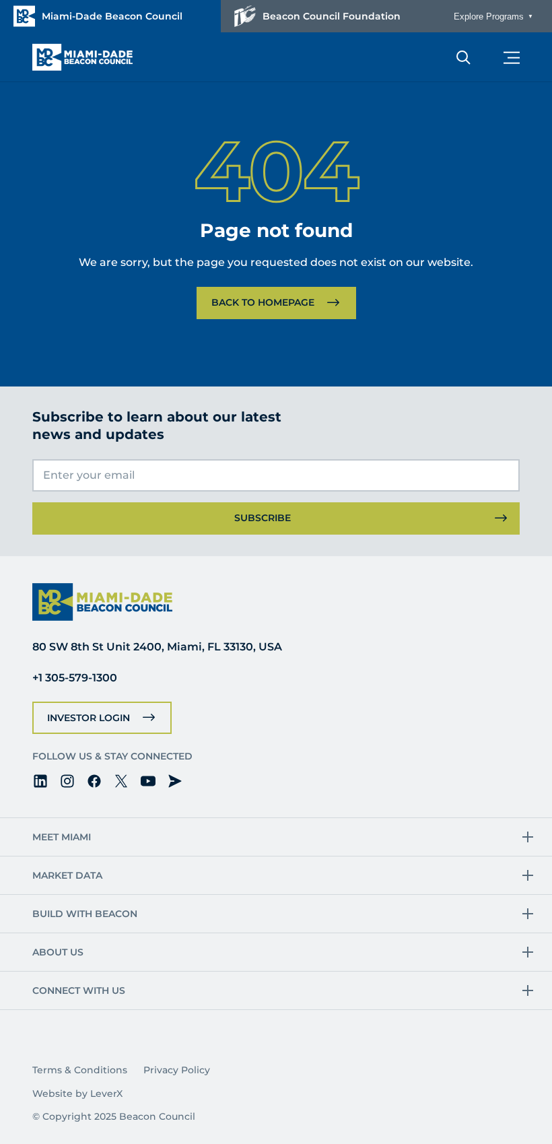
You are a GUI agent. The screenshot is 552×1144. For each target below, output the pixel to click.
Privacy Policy (176, 1070)
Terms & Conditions (79, 1070)
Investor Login (88, 718)
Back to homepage (262, 302)
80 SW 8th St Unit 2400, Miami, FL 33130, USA (157, 646)
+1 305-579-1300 (74, 677)
